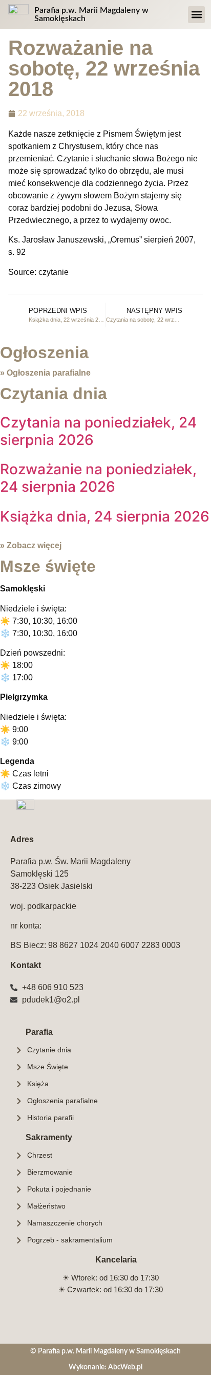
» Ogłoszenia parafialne (45, 372)
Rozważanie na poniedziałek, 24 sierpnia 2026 (98, 477)
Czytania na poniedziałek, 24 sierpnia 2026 (98, 431)
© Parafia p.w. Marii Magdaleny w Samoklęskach (105, 1351)
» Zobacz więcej (30, 545)
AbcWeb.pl (125, 1367)
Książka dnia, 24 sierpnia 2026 (104, 516)
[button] (196, 14)
